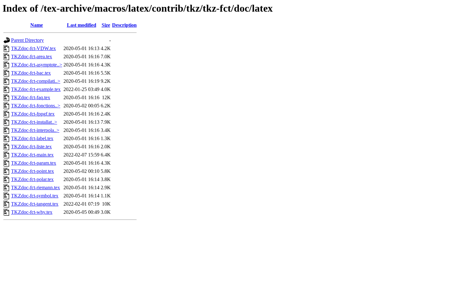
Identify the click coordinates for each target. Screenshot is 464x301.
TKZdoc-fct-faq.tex (30, 97)
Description (124, 25)
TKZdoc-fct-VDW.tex (33, 48)
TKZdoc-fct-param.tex (33, 163)
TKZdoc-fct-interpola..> (35, 130)
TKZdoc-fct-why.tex (31, 212)
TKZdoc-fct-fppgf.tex (33, 113)
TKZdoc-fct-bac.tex (31, 73)
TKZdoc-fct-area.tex (31, 56)
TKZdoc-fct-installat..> (34, 122)
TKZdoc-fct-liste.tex (31, 146)
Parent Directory (27, 40)
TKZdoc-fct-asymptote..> (36, 64)
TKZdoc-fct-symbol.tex (34, 195)
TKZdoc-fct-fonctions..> (35, 105)
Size (106, 25)
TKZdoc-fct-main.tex (32, 154)
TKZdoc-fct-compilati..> (35, 81)
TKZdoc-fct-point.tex (32, 171)
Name (36, 25)
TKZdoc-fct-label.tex (32, 138)
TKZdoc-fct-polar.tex (32, 179)
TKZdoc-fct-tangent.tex (34, 204)
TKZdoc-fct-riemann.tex (35, 187)
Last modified (81, 25)
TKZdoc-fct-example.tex (36, 89)
